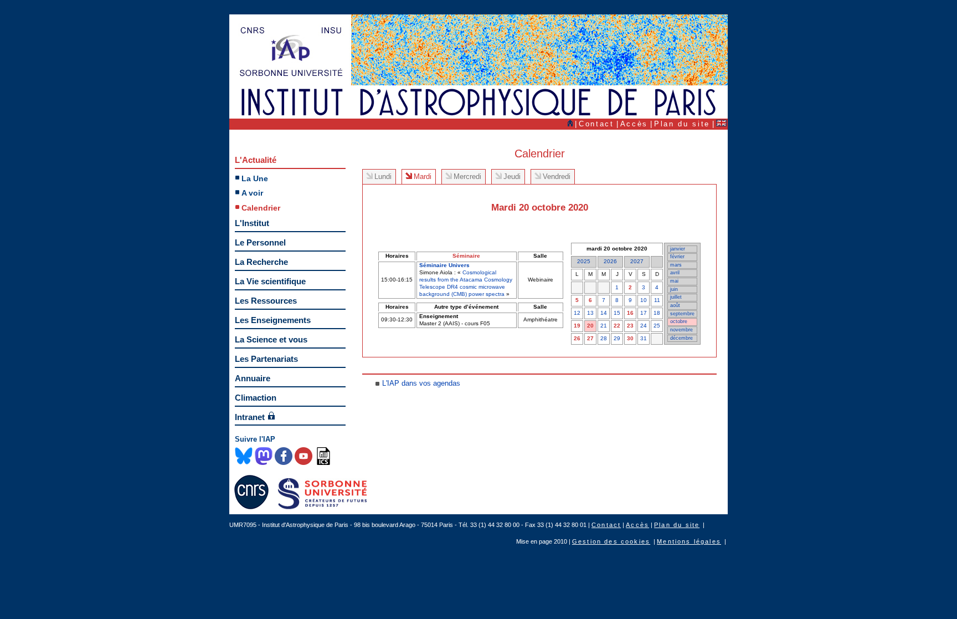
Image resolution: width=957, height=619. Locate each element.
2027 (637, 261)
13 (590, 313)
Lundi (383, 176)
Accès (634, 124)
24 (643, 326)
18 (657, 313)
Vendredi (556, 176)
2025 (583, 261)
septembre (682, 313)
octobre (678, 321)
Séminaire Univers (444, 265)
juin (674, 289)
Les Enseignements (273, 320)
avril (675, 272)
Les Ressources (266, 300)
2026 (610, 261)
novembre (681, 329)
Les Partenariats (266, 359)
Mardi (422, 176)
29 (617, 338)
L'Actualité (255, 160)
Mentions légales (689, 541)
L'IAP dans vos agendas (421, 383)
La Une (254, 178)
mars (676, 265)
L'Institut (252, 223)
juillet (676, 297)
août (675, 305)
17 (643, 313)
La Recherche (261, 262)
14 (603, 313)
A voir (252, 192)
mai (674, 281)
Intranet (250, 417)
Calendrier (260, 207)
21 (603, 326)
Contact (596, 124)
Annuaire (252, 378)
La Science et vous (271, 339)
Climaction (255, 397)
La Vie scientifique (270, 281)
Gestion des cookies (611, 541)
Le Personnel (260, 242)
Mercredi (467, 176)
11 (657, 300)
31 (643, 338)
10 (643, 300)
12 (577, 313)
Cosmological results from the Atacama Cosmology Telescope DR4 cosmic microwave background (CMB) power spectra (465, 283)
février (677, 256)
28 (603, 338)
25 (657, 326)
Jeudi (512, 176)
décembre (681, 338)
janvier (677, 249)
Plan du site (682, 124)
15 (617, 313)
